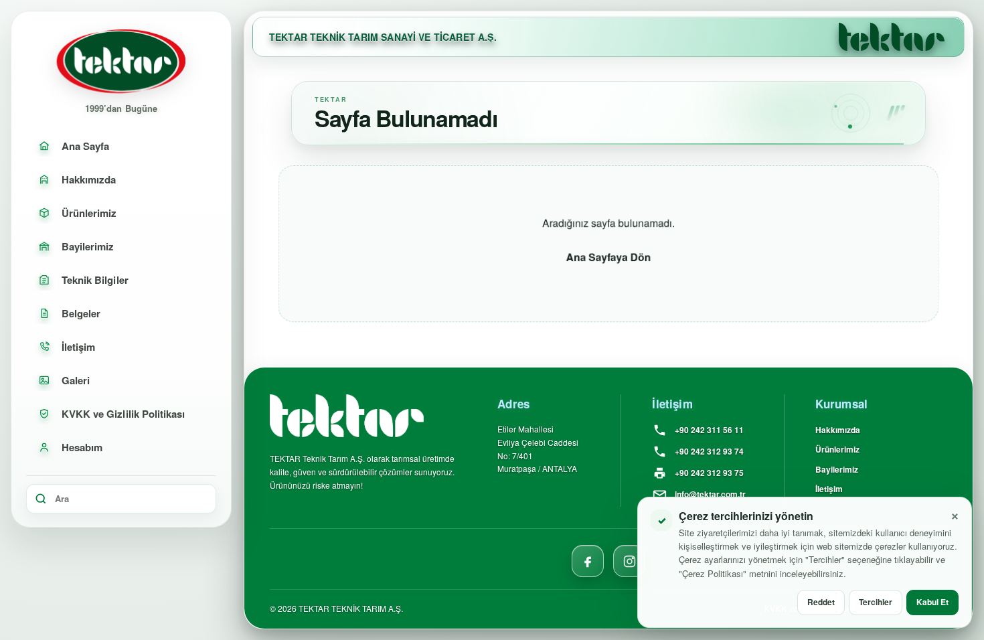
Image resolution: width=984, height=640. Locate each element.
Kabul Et (932, 602)
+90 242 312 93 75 (709, 473)
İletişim (829, 489)
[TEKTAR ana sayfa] (891, 36)
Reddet (821, 602)
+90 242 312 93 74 (709, 451)
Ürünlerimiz (837, 450)
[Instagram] (629, 561)
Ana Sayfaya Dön (608, 257)
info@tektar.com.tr (710, 494)
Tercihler (875, 602)
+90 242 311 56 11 (709, 430)
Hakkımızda (837, 430)
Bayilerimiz (836, 469)
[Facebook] (588, 561)
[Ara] (41, 499)
